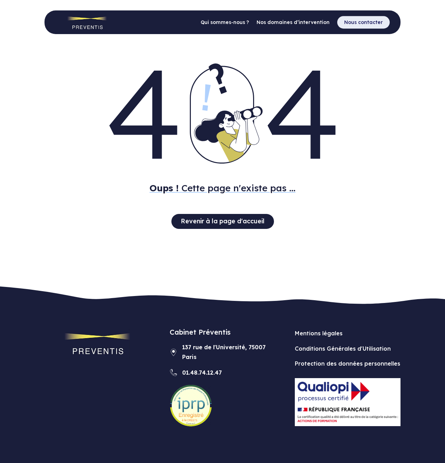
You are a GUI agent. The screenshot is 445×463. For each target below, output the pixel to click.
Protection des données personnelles (347, 363)
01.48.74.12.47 (202, 372)
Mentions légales (318, 333)
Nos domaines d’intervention (293, 22)
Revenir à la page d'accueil (223, 221)
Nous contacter (363, 22)
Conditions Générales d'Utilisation (343, 348)
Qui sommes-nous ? (225, 22)
